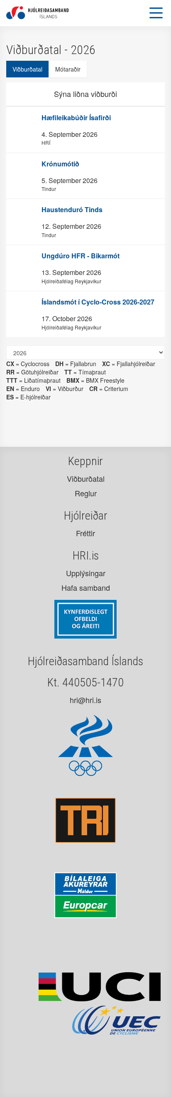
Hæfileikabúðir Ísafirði (76, 117)
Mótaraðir (68, 69)
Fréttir (85, 532)
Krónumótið (60, 163)
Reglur (86, 493)
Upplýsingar (85, 572)
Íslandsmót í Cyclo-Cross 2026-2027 (98, 302)
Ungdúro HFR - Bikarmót (81, 255)
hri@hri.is (85, 699)
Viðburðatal (27, 69)
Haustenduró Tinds (72, 209)
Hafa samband (85, 587)
